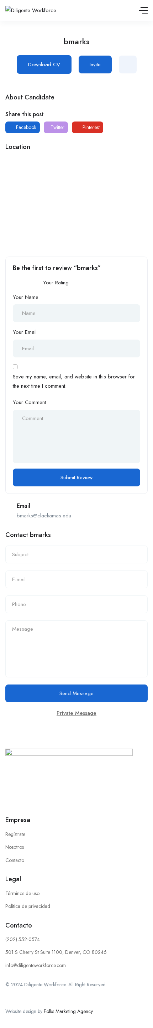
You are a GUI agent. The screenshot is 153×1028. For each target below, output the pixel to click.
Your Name (25, 297)
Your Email (25, 332)
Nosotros (14, 847)
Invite (95, 64)
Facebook (25, 127)
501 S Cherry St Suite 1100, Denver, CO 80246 (56, 952)
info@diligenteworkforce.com (35, 965)
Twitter (56, 127)
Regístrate (15, 834)
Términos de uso (22, 893)
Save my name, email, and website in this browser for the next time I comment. (74, 381)
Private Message (76, 713)
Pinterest (90, 127)
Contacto (14, 860)
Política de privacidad (27, 906)
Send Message (76, 693)
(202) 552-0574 (22, 939)
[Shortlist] (128, 64)
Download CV (44, 64)
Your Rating (56, 282)
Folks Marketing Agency (68, 1011)
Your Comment (29, 402)
